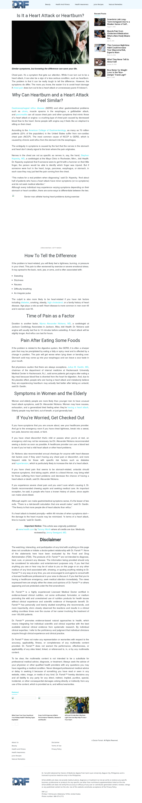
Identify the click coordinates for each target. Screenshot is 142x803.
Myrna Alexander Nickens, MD (55, 323)
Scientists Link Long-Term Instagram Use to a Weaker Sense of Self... (118, 21)
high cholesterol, (55, 302)
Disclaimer (55, 742)
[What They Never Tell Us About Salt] (99, 62)
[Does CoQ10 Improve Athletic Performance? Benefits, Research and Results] (50, 705)
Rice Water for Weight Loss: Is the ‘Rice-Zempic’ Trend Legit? (117, 72)
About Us (15, 742)
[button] (127, 5)
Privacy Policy (56, 749)
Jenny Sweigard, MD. (56, 532)
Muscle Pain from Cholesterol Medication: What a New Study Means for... (118, 34)
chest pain (18, 87)
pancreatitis (21, 114)
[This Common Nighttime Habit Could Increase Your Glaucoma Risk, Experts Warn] (99, 48)
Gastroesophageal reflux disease (28, 107)
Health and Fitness (63, 4)
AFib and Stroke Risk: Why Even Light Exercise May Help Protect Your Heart (75, 717)
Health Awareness (81, 4)
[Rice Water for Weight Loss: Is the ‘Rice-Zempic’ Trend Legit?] (99, 73)
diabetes (25, 302)
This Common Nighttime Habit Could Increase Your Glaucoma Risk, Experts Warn (118, 49)
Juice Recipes (99, 4)
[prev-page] (13, 724)
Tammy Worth (44, 529)
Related (15, 692)
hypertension (22, 463)
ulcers (25, 111)
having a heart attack (78, 407)
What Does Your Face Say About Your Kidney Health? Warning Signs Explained (23, 717)
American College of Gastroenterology (47, 130)
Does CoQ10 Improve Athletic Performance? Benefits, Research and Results (49, 717)
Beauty (47, 4)
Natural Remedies (115, 4)
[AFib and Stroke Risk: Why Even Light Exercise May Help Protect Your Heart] (77, 705)
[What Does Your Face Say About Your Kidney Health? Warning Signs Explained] (24, 705)
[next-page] (16, 724)
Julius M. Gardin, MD (78, 366)
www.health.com (26, 529)
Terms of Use (56, 746)
